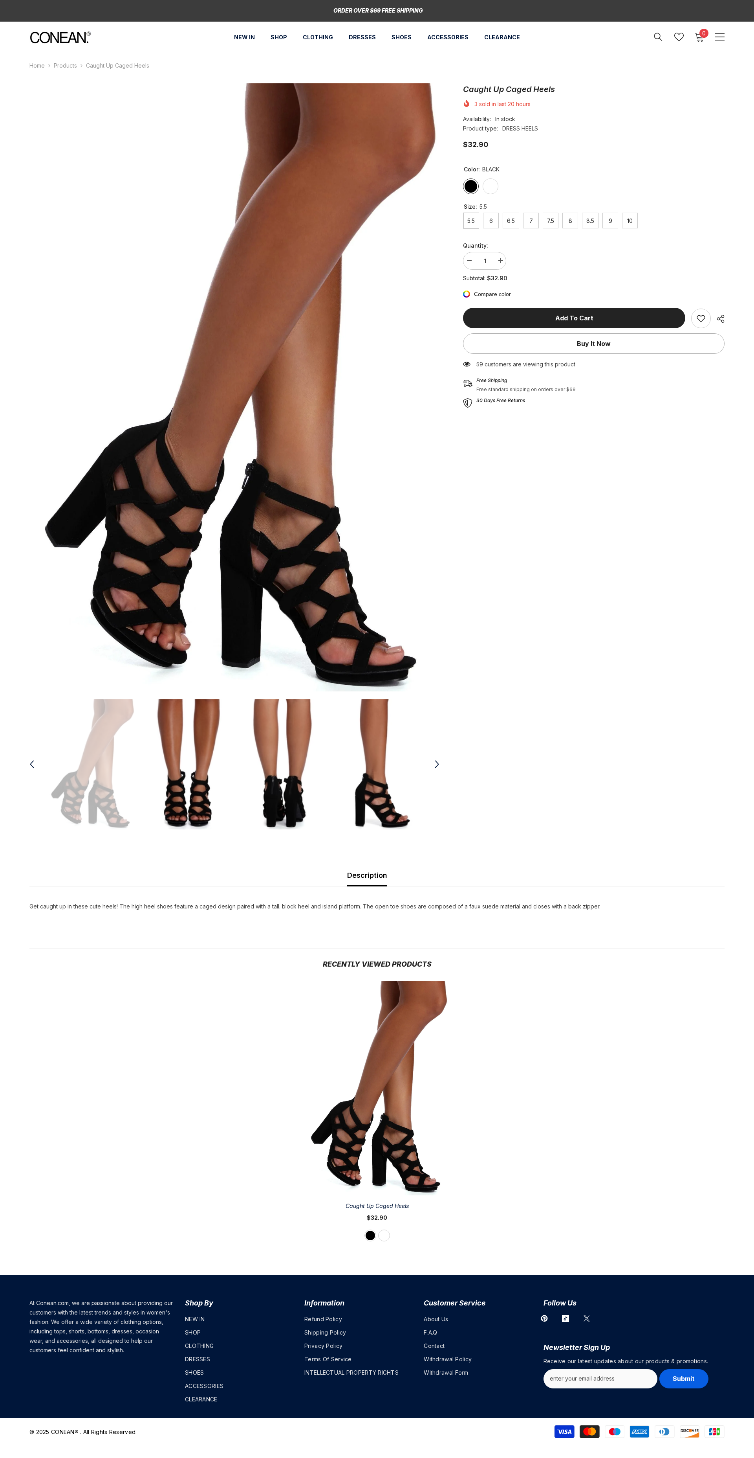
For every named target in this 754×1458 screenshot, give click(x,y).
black (370, 1235)
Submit (684, 1379)
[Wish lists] (679, 37)
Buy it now (594, 343)
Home (37, 65)
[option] (234, 387)
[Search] (658, 36)
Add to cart (574, 318)
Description (367, 875)
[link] (701, 318)
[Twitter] (587, 1318)
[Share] (718, 318)
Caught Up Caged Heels (377, 1205)
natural (384, 1235)
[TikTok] (565, 1318)
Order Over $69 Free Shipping (378, 10)
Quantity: (475, 245)
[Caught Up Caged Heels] (377, 1088)
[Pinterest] (544, 1318)
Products (65, 65)
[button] (32, 764)
